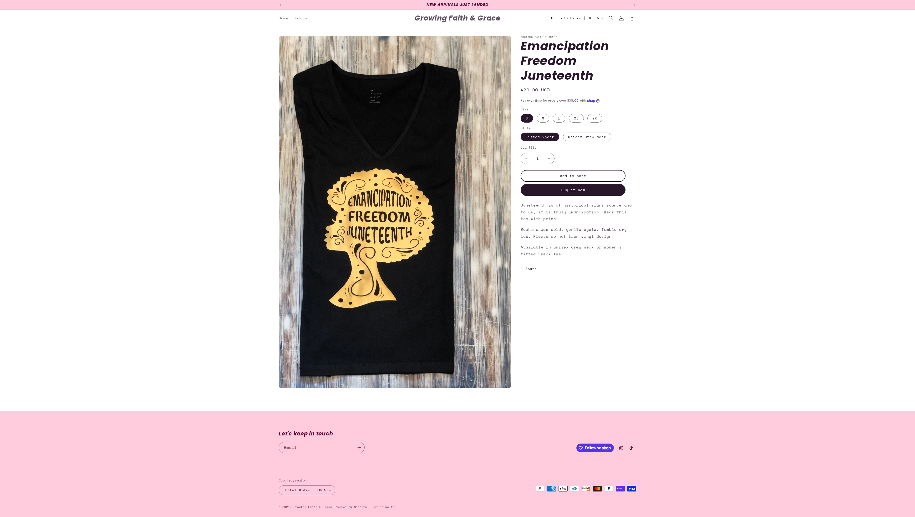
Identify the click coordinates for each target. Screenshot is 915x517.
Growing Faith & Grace (313, 507)
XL (576, 118)
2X (594, 118)
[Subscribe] (359, 447)
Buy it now (573, 189)
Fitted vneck (540, 136)
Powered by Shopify (350, 507)
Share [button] (531, 268)
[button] (611, 18)
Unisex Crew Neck (587, 136)
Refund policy (384, 507)
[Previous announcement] (280, 4)
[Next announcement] (634, 4)
